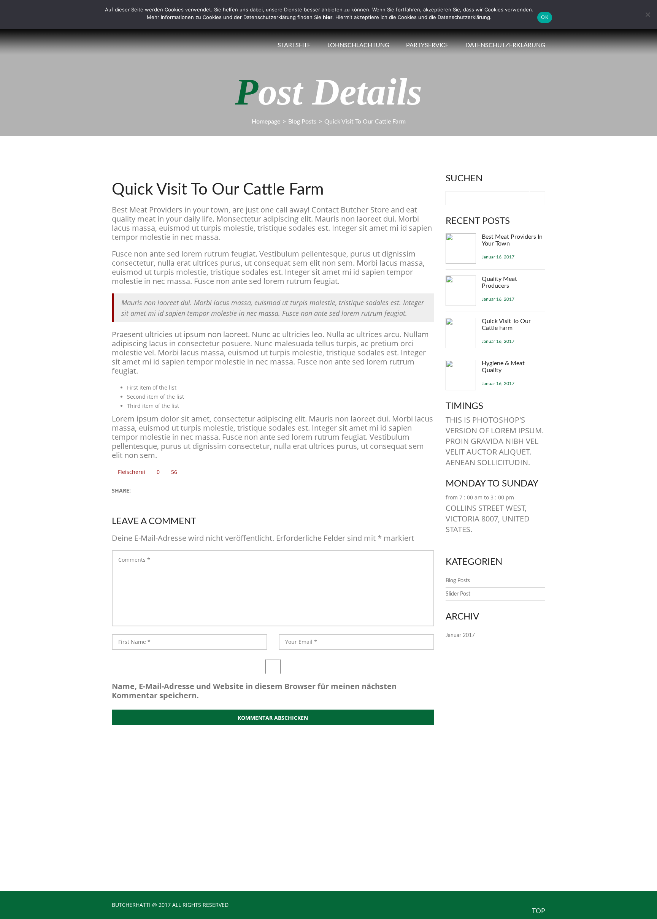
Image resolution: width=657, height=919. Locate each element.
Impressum (362, 838)
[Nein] (647, 14)
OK (544, 17)
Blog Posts (302, 122)
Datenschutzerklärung (505, 45)
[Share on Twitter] (138, 491)
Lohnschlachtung (358, 45)
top (538, 910)
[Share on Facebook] (146, 491)
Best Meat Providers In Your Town (512, 240)
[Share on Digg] (154, 491)
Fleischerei (131, 471)
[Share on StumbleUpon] (162, 491)
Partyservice (427, 45)
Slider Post (458, 594)
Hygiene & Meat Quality (503, 366)
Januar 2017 (460, 635)
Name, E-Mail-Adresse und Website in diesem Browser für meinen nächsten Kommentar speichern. (254, 691)
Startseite (294, 45)
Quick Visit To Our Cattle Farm (506, 324)
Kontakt (358, 826)
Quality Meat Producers (499, 282)
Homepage (266, 122)
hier (327, 17)
